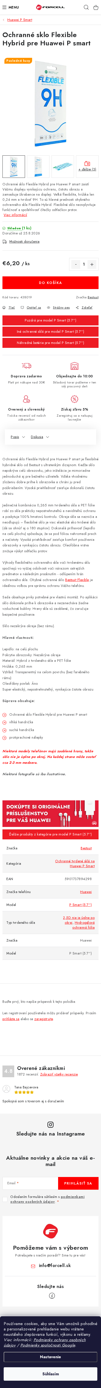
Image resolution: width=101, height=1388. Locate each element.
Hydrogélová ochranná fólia (83, 925)
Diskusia (37, 436)
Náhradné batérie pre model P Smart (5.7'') (50, 342)
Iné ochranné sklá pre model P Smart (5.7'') (50, 331)
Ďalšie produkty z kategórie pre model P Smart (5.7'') (50, 834)
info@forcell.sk (55, 1265)
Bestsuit (93, 297)
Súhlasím (50, 1374)
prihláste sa (10, 1018)
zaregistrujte (43, 1018)
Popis (15, 436)
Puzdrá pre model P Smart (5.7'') (50, 320)
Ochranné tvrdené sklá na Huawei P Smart (75, 863)
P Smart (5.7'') (80, 904)
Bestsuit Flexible (77, 579)
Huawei (86, 891)
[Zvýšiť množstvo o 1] (92, 264)
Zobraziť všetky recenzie (59, 1074)
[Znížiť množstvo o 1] (75, 264)
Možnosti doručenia (24, 241)
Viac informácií (15, 214)
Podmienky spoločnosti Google (47, 1345)
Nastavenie (50, 1357)
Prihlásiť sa (78, 1183)
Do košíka (50, 282)
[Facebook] (52, 1296)
